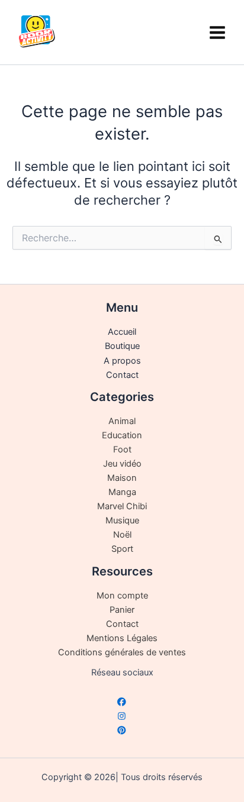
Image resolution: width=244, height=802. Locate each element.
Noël (122, 534)
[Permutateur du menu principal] (217, 32)
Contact (122, 375)
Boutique (122, 346)
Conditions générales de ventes (122, 652)
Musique (122, 520)
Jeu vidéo (122, 463)
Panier (122, 609)
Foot (122, 449)
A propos (122, 360)
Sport (122, 549)
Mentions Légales (122, 638)
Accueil (122, 331)
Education (122, 435)
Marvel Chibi (122, 506)
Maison (122, 478)
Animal (122, 421)
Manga (122, 492)
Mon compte (122, 595)
